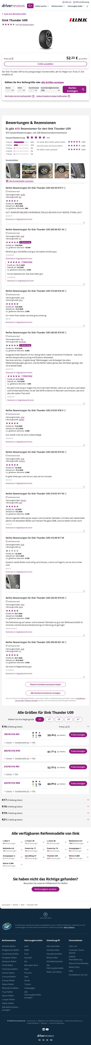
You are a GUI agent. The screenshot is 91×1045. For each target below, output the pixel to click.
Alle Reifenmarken (55, 961)
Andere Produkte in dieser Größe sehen (51, 96)
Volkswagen (29, 988)
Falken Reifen (8, 984)
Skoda (27, 980)
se (47, 1040)
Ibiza (20, 300)
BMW (23, 195)
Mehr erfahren (69, 927)
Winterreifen (52, 957)
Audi (22, 236)
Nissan (23, 500)
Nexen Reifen (8, 995)
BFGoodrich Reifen (10, 988)
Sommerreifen (53, 950)
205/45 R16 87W (12, 750)
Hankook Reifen (9, 961)
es (43, 1040)
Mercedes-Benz (31, 965)
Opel (22, 417)
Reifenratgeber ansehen (45, 889)
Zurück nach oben (45, 918)
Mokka (21, 419)
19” (68, 719)
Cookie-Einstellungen (56, 1023)
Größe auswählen (45, 64)
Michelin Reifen (9, 946)
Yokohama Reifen (10, 969)
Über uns (73, 946)
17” (49, 719)
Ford (26, 954)
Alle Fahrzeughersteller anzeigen (32, 995)
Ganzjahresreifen (54, 954)
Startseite (6, 905)
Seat (22, 298)
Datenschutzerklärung (73, 1021)
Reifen (15, 905)
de (40, 1040)
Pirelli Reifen (7, 965)
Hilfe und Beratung (82, 2)
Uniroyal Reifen (9, 976)
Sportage (22, 342)
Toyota (27, 984)
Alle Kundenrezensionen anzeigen (46, 693)
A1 (20, 547)
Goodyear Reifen (9, 957)
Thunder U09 (32, 905)
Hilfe (71, 971)
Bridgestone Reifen (10, 950)
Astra (21, 607)
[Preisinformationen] (12, 59)
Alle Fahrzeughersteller (55, 966)
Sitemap (44, 1023)
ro (51, 1040)
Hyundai (28, 957)
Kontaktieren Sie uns (78, 974)
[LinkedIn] (43, 1029)
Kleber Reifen (8, 1003)
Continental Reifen (10, 954)
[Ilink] (79, 20)
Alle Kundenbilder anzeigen (21, 181)
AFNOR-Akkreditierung (75, 958)
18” (59, 719)
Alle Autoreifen (53, 946)
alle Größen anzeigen (52, 82)
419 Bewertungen (26, 24)
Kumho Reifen (8, 973)
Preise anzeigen (78, 734)
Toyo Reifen (7, 992)
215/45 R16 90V (11, 766)
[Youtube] (47, 1029)
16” (39, 719)
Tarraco (22, 461)
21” (78, 719)
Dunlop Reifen (8, 980)
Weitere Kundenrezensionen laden (45, 684)
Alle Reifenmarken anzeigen (10, 1008)
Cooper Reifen (8, 999)
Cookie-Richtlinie (33, 1023)
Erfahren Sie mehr (31, 700)
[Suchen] (30, 6)
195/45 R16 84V (11, 734)
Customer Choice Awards (76, 951)
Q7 (20, 239)
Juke (20, 503)
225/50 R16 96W (12, 782)
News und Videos (54, 972)
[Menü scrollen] (87, 6)
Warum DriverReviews (79, 963)
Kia (22, 339)
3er (20, 197)
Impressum (31, 1021)
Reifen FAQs (74, 967)
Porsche (28, 973)
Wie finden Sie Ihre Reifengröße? (18, 96)
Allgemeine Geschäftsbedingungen (50, 1021)
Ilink (22, 905)
